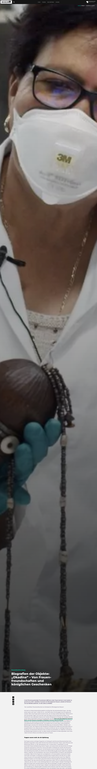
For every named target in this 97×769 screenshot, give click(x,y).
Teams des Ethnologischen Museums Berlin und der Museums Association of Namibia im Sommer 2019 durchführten (48, 719)
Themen (44, 2)
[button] (13, 697)
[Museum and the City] (6, 2)
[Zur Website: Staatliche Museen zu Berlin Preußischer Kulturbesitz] (91, 2)
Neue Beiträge (50, 2)
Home (39, 2)
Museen (57, 2)
